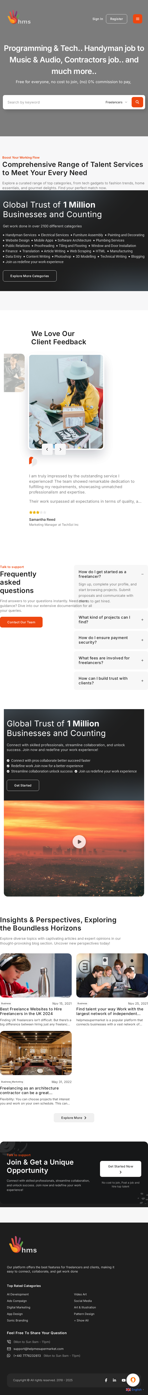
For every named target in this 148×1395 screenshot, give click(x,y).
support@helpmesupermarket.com (38, 1349)
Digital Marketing (18, 1307)
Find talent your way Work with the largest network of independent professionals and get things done (109, 1011)
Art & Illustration (85, 1307)
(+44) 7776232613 (27, 1356)
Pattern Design (84, 1314)
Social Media (83, 1301)
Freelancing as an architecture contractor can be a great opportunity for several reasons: (31, 1090)
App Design (15, 1314)
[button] (79, 842)
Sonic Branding (17, 1320)
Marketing (17, 1081)
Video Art (80, 1294)
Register (116, 19)
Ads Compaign (17, 1301)
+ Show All (81, 1320)
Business (6, 1003)
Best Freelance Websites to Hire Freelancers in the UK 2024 (31, 1011)
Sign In (97, 19)
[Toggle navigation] (137, 18)
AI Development (18, 1294)
